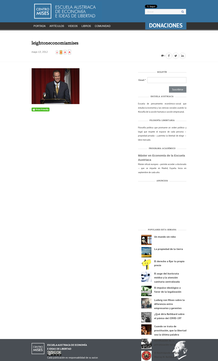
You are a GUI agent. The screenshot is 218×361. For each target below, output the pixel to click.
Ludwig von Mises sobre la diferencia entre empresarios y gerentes (169, 304)
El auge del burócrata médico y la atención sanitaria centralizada (167, 277)
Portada (40, 26)
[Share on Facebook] (169, 56)
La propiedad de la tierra (168, 249)
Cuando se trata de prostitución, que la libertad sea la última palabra (170, 330)
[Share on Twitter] (176, 56)
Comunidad (103, 26)
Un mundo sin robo (165, 236)
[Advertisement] (162, 206)
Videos (73, 26)
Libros (86, 26)
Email (142, 80)
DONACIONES (166, 25)
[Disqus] (82, 151)
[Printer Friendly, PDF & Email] (40, 109)
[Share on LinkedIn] (183, 56)
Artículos (56, 26)
